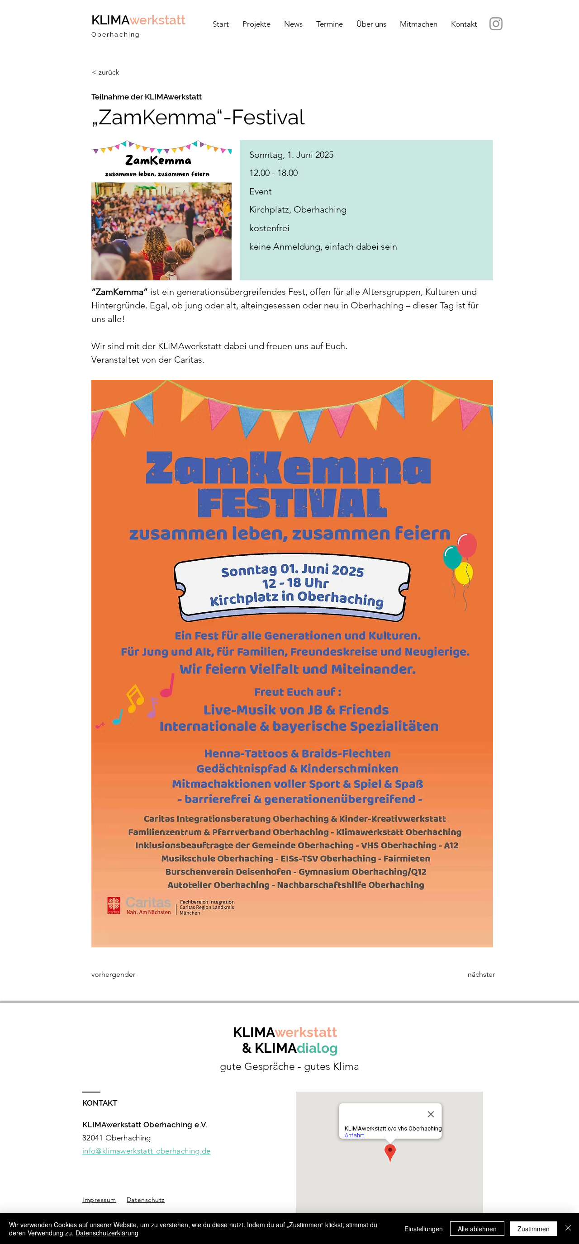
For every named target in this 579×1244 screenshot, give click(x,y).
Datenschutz (146, 1200)
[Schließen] (568, 1228)
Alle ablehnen (477, 1228)
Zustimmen (533, 1228)
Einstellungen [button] (423, 1228)
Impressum (99, 1200)
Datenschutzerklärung (107, 1232)
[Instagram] (496, 24)
